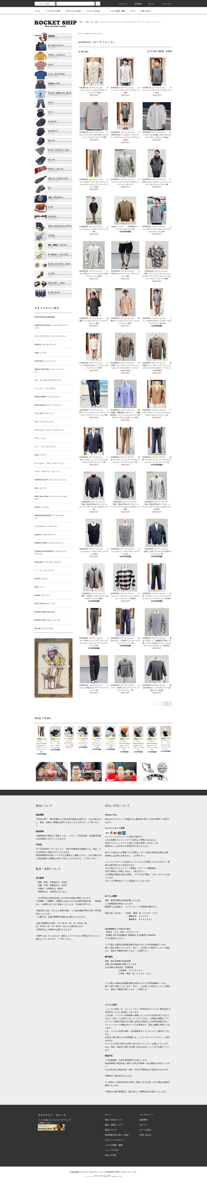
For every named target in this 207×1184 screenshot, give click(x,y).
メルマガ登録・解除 (117, 11)
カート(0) (167, 4)
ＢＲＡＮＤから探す (73, 11)
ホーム (37, 11)
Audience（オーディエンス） (93, 33)
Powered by (89, 1176)
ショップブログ (112, 1150)
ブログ (132, 11)
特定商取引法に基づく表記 (117, 1135)
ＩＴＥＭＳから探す (53, 11)
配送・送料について (114, 1125)
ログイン (151, 4)
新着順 (169, 51)
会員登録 (138, 4)
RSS (107, 1155)
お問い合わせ (146, 11)
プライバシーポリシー (115, 1140)
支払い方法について (114, 1120)
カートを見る (145, 1130)
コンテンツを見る (93, 11)
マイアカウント (146, 1115)
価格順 (161, 51)
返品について (111, 1130)
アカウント (123, 4)
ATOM (113, 1155)
